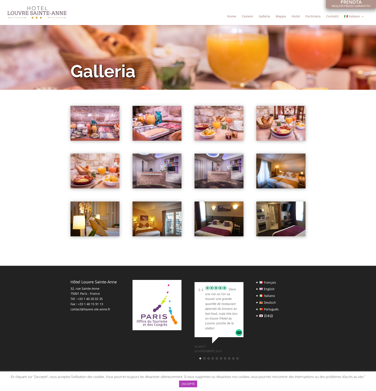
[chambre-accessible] (219, 235)
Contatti (332, 16)
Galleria (264, 16)
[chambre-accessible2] (280, 235)
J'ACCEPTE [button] (188, 384)
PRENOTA (351, 4)
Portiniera (313, 16)
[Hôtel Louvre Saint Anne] (94, 139)
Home (231, 16)
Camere (247, 16)
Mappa (281, 16)
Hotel (296, 16)
